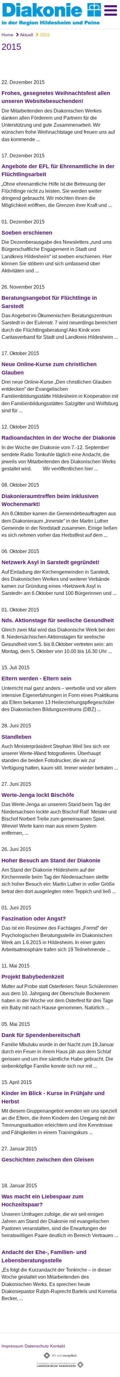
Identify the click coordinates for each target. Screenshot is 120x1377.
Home (7, 34)
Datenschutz (37, 1345)
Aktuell (26, 34)
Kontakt (57, 1345)
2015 (44, 34)
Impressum (12, 1345)
